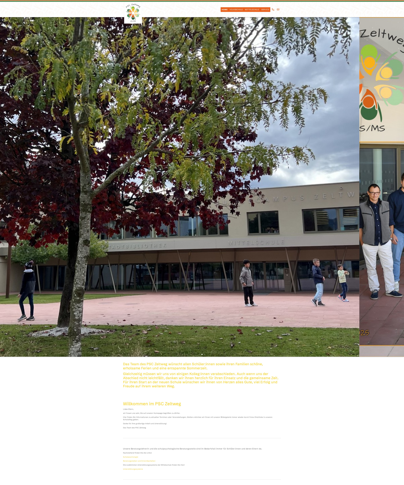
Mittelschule (252, 10)
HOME (224, 10)
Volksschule (236, 10)
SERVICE (265, 10)
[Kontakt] (278, 9)
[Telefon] (273, 9)
